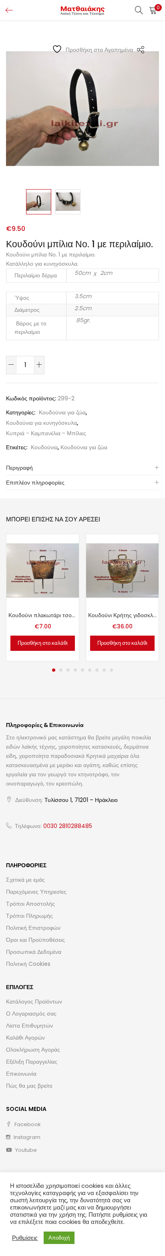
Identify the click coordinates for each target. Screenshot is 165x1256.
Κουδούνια (44, 447)
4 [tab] (75, 670)
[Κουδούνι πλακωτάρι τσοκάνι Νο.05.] (42, 570)
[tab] (82, 467)
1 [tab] (53, 670)
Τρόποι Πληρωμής (29, 916)
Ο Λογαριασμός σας (31, 1014)
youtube (25, 1150)
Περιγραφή (19, 468)
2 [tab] (60, 670)
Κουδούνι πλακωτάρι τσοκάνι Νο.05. (42, 615)
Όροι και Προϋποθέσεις (35, 940)
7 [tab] (97, 670)
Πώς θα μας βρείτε (29, 1086)
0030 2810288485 (67, 826)
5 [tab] (82, 670)
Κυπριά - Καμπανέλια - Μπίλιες (46, 433)
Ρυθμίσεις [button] (25, 1238)
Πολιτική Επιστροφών (33, 928)
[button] (153, 10)
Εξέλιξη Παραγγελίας (31, 1062)
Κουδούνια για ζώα (62, 412)
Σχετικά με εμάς (25, 880)
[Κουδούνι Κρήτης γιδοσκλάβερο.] (122, 570)
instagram (26, 1137)
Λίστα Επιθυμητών (29, 1026)
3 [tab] (68, 670)
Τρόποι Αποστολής (30, 904)
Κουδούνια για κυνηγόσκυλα (41, 423)
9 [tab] (111, 670)
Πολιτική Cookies (28, 964)
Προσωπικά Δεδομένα (33, 952)
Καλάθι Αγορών (25, 1038)
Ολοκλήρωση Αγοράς (33, 1050)
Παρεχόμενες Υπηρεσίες (36, 892)
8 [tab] (104, 670)
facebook (27, 1124)
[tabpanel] (42, 597)
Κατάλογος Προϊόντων (34, 1002)
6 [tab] (89, 670)
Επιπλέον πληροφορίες (35, 483)
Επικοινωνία (21, 1074)
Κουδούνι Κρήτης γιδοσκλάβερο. (122, 615)
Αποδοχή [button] (59, 1238)
